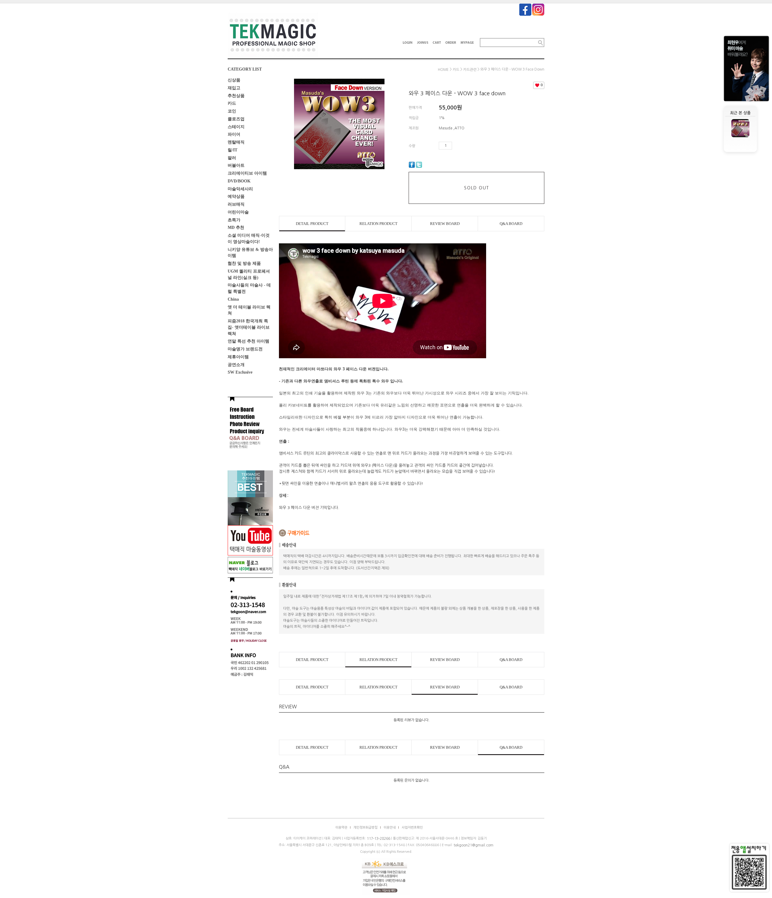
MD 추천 (236, 227)
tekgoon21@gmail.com (473, 845)
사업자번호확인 (412, 827)
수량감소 (466, 146)
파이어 (234, 134)
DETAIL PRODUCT (312, 223)
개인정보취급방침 (365, 827)
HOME (443, 69)
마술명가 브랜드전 (245, 349)
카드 (232, 103)
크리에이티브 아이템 (247, 173)
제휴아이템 (238, 357)
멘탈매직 (236, 142)
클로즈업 (236, 119)
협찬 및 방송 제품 (244, 263)
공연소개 (236, 364)
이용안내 (390, 827)
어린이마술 (238, 212)
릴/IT (232, 150)
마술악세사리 (240, 188)
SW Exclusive (240, 372)
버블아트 (236, 165)
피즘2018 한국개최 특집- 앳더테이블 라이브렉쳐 (249, 327)
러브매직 (236, 204)
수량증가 (457, 146)
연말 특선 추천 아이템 (248, 341)
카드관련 (469, 69)
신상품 (234, 80)
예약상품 (236, 196)
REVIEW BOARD (445, 223)
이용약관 (341, 827)
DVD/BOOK (239, 181)
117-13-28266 (378, 838)
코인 (232, 111)
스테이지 (236, 126)
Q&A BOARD (511, 223)
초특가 (234, 219)
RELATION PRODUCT (378, 223)
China (233, 299)
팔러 (232, 157)
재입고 (234, 88)
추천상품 (236, 95)
